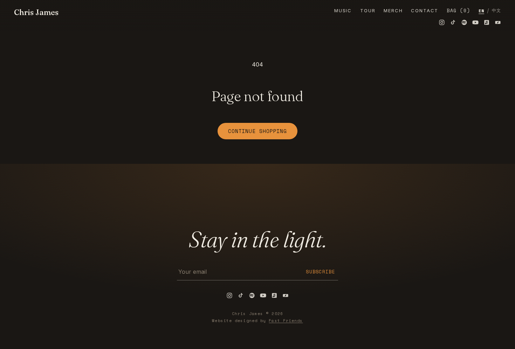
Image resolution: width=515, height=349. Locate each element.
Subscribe (320, 271)
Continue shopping (257, 131)
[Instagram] (442, 22)
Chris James (36, 12)
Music (343, 10)
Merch (393, 10)
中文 (496, 10)
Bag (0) (458, 10)
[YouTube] (475, 22)
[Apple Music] (486, 22)
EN (481, 11)
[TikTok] (453, 22)
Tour (367, 10)
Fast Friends (286, 320)
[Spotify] (464, 22)
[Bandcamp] (498, 22)
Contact (424, 10)
